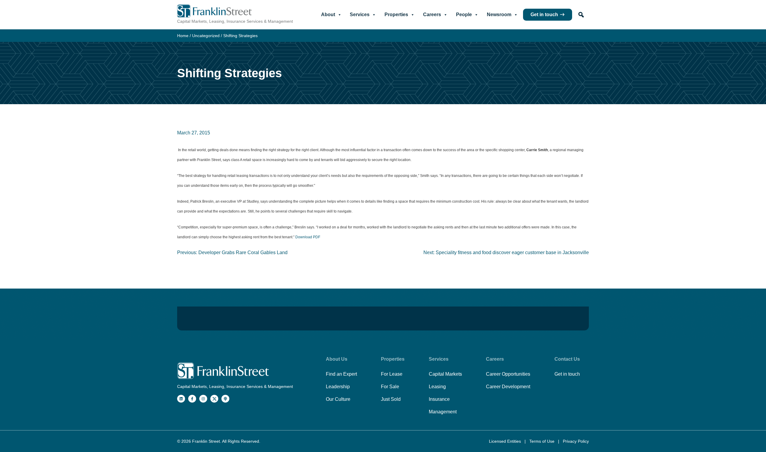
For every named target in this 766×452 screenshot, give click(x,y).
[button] (581, 14)
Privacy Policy (576, 441)
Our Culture (338, 399)
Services (360, 14)
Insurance (439, 399)
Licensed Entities (505, 441)
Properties (396, 14)
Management (443, 411)
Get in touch (544, 14)
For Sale (390, 386)
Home (183, 35)
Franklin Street (206, 441)
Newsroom (499, 14)
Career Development (508, 386)
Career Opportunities (508, 374)
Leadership (338, 386)
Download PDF (307, 237)
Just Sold (391, 399)
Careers (432, 14)
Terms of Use (542, 441)
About (328, 14)
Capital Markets (445, 374)
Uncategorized (206, 35)
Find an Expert (341, 374)
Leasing (437, 386)
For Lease (391, 374)
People (464, 14)
